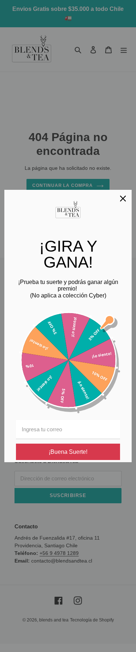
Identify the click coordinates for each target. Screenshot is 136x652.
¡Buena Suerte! (68, 452)
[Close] (123, 198)
